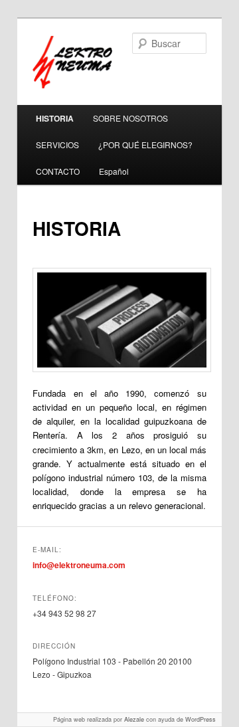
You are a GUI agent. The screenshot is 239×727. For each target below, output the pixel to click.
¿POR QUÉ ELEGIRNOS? (145, 144)
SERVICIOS (57, 144)
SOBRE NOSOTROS (130, 118)
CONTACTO (58, 171)
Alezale (134, 719)
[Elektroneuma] (115, 62)
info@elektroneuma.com (79, 565)
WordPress (200, 719)
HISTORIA (55, 118)
